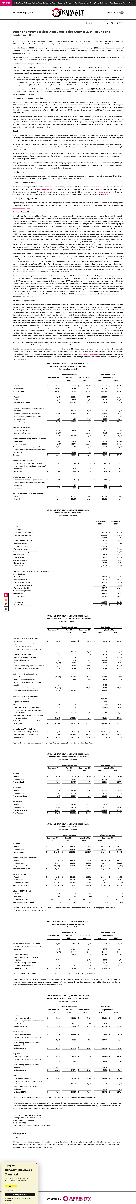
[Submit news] (6, 595)
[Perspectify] (6, 599)
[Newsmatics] (6, 609)
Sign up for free (20, 1194)
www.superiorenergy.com (21, 208)
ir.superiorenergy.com (45, 189)
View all (131, 3)
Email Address (11, 1186)
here (98, 189)
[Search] (107, 23)
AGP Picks (6, 3)
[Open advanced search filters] (112, 23)
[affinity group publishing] (6, 604)
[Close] (36, 1164)
